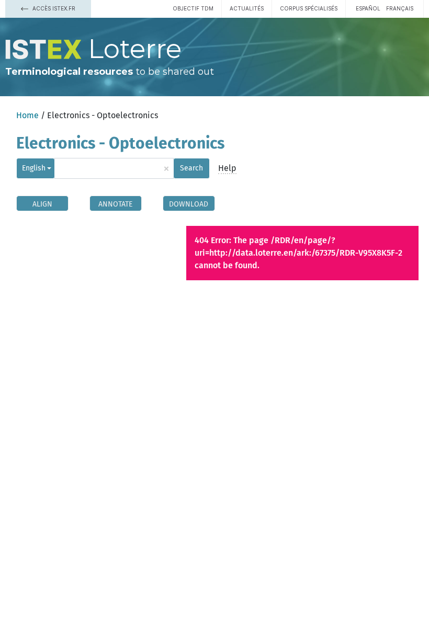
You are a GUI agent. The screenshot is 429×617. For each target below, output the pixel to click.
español (368, 8)
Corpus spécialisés (308, 8)
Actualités (247, 8)
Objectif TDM (193, 8)
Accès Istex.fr (53, 8)
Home (27, 115)
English (34, 168)
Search (191, 168)
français (399, 8)
